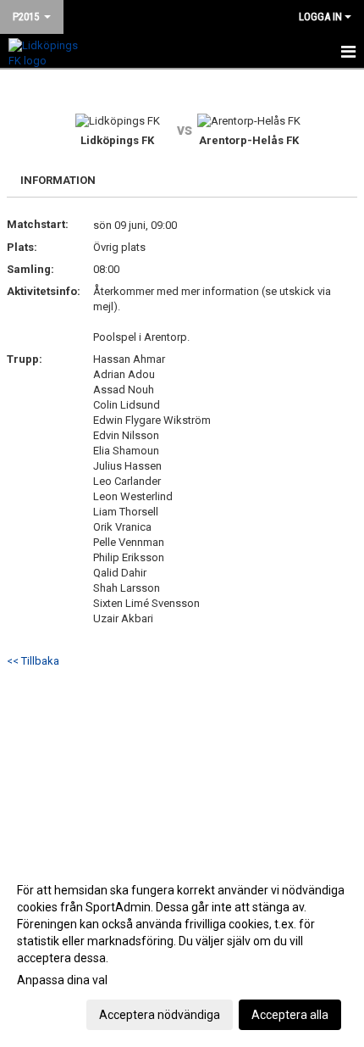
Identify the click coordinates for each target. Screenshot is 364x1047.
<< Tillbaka (33, 660)
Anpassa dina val (62, 980)
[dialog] (182, 951)
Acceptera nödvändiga (159, 1015)
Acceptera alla (289, 1015)
